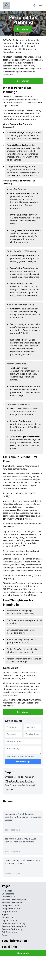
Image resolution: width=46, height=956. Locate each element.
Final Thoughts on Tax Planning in (20, 785)
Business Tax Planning (12, 902)
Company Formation (11, 908)
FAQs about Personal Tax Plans (19, 781)
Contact (5, 935)
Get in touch (23, 29)
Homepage (7, 890)
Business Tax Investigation (14, 899)
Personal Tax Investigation (14, 926)
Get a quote (23, 953)
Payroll (5, 914)
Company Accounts (11, 905)
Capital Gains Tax (10, 920)
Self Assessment (9, 932)
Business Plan (8, 896)
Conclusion (10, 789)
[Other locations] (34, 5)
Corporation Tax (9, 911)
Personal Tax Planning (12, 929)
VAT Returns (7, 917)
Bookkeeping (8, 893)
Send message (23, 761)
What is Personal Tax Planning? (19, 777)
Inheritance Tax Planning (13, 923)
